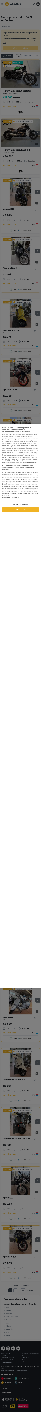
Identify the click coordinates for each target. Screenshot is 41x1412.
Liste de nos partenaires (10, 497)
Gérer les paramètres (20, 504)
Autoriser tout (20, 509)
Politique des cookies (30, 462)
